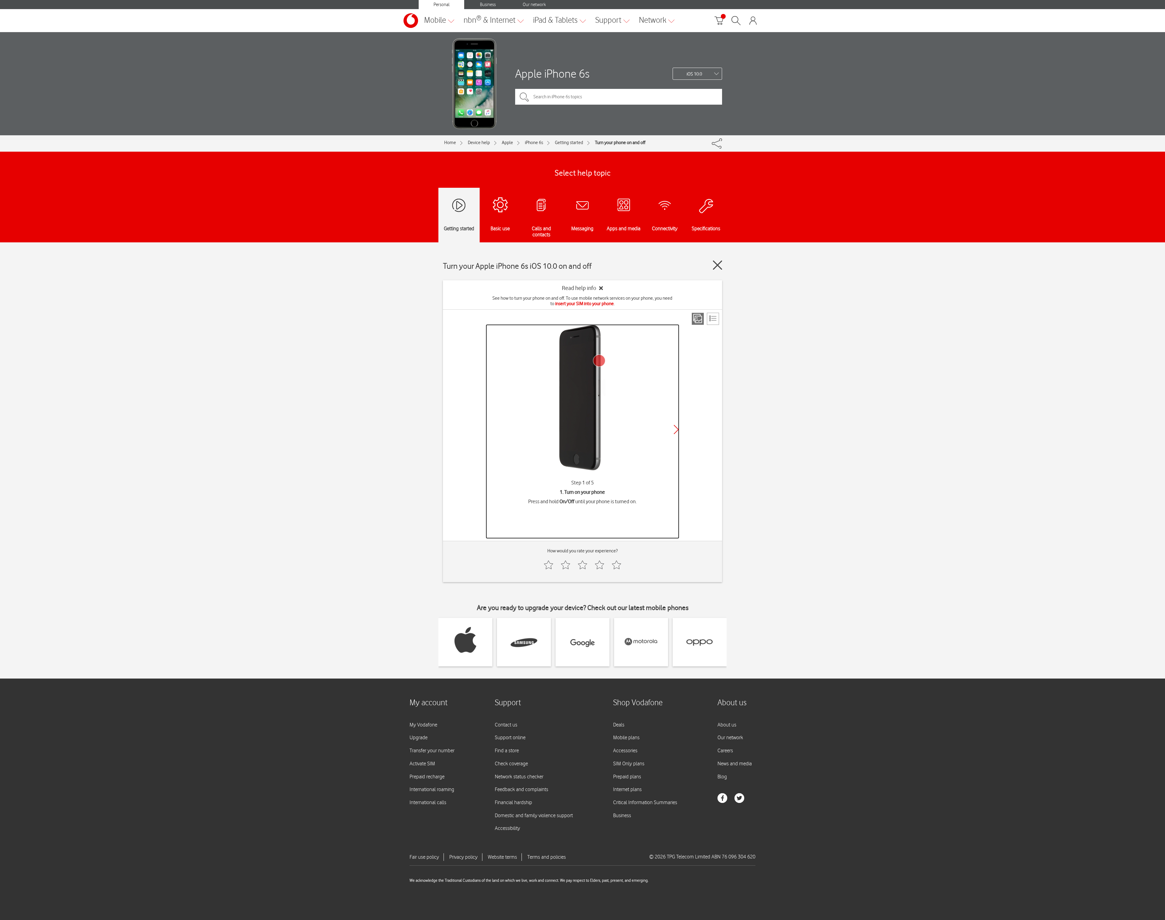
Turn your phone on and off (620, 142)
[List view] (713, 319)
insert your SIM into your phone (584, 303)
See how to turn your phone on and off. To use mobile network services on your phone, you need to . (582, 300)
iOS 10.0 (694, 74)
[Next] (676, 429)
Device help (479, 142)
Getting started (569, 142)
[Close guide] (717, 265)
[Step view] (698, 319)
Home (450, 142)
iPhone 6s (534, 142)
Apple (507, 142)
